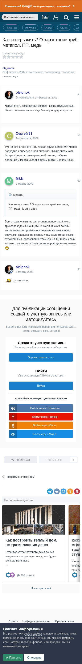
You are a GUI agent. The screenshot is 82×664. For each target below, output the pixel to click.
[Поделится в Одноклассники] (70, 491)
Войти (41, 385)
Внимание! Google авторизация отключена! (37, 6)
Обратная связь (64, 621)
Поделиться (22, 460)
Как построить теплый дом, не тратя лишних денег (31, 542)
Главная (11, 27)
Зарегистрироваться (41, 357)
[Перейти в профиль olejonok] (9, 95)
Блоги (48, 27)
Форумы (30, 27)
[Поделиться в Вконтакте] (57, 491)
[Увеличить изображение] (7, 248)
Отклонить (33, 657)
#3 (79, 180)
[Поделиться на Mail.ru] (63, 491)
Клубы (64, 27)
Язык (12, 621)
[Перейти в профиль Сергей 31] (9, 136)
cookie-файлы (33, 633)
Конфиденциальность (36, 621)
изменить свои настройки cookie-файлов (38, 640)
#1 (79, 94)
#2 (79, 135)
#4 (79, 269)
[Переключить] (10, 194)
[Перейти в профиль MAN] (9, 181)
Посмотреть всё (41, 588)
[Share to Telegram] (50, 491)
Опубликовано (36, 97)
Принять (14, 657)
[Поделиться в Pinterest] (77, 491)
